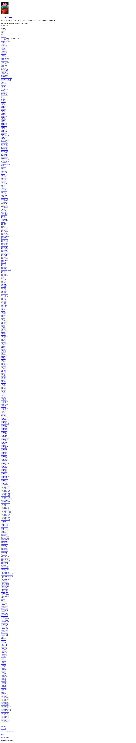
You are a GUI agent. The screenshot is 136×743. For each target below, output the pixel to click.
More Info (3, 37)
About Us (3, 726)
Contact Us (3, 729)
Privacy (2, 734)
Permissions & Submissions (7, 731)
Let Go (6, 17)
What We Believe (5, 737)
